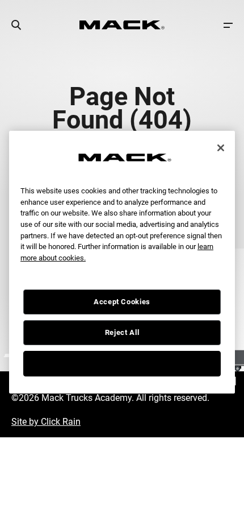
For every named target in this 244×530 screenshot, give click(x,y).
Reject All (122, 332)
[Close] (220, 147)
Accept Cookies (122, 301)
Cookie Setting (122, 363)
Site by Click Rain (46, 421)
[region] (122, 262)
